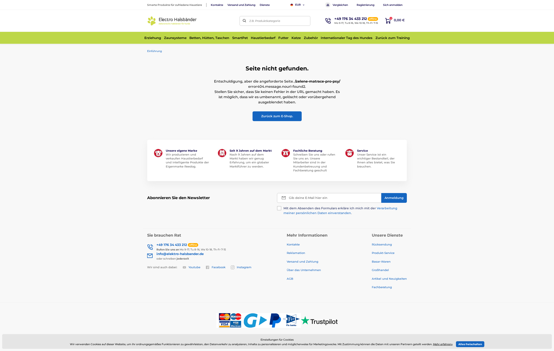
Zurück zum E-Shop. (277, 116)
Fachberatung (382, 287)
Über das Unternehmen (304, 270)
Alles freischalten (470, 344)
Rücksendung (382, 244)
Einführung (154, 51)
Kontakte (217, 4)
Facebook (218, 267)
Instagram (244, 267)
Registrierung (365, 4)
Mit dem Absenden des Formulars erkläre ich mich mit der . (340, 210)
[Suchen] (244, 21)
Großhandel (380, 270)
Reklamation (296, 253)
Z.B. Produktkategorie (264, 21)
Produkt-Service (383, 253)
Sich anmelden (393, 4)
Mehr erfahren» (443, 344)
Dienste (265, 4)
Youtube (194, 267)
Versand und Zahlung (241, 4)
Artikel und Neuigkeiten (389, 278)
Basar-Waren (381, 261)
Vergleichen (340, 4)
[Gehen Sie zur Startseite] (172, 21)
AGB (290, 278)
